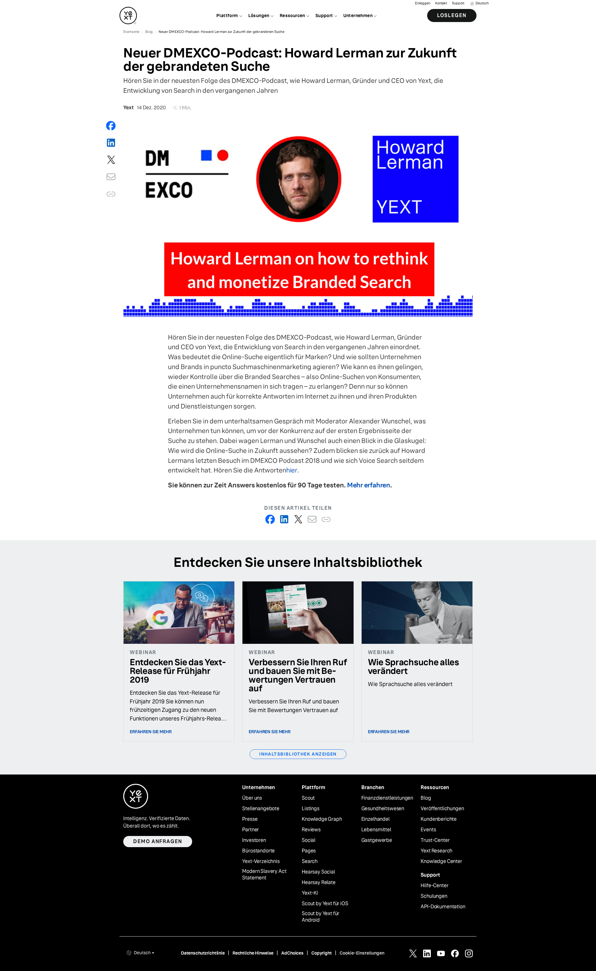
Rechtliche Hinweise (253, 953)
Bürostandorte (258, 851)
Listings (310, 809)
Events (428, 830)
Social (308, 840)
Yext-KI (310, 893)
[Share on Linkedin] (111, 142)
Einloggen (422, 3)
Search (310, 861)
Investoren (254, 840)
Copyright (321, 953)
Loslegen (452, 15)
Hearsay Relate (319, 882)
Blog (426, 798)
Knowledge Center (441, 861)
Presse (249, 819)
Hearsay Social (318, 872)
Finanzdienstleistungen (387, 798)
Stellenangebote (260, 809)
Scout (308, 798)
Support (458, 3)
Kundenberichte (439, 819)
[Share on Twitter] (111, 159)
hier (291, 470)
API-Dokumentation (443, 907)
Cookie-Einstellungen (362, 953)
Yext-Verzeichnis (260, 861)
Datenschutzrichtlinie (203, 953)
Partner (250, 830)
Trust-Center (435, 840)
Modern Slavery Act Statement (264, 874)
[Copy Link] (111, 193)
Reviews (311, 830)
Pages (309, 851)
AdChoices (292, 953)
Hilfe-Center (434, 886)
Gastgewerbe (376, 840)
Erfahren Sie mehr (151, 731)
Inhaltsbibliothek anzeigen (297, 754)
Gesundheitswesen (382, 809)
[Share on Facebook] (111, 125)
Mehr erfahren (368, 485)
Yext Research (436, 851)
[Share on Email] (111, 176)
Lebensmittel (376, 830)
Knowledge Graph (322, 819)
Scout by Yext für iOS (325, 904)
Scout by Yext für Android (320, 916)
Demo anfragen (157, 841)
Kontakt (441, 3)
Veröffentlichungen (442, 809)
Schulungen (434, 896)
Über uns (252, 798)
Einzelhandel (375, 819)
